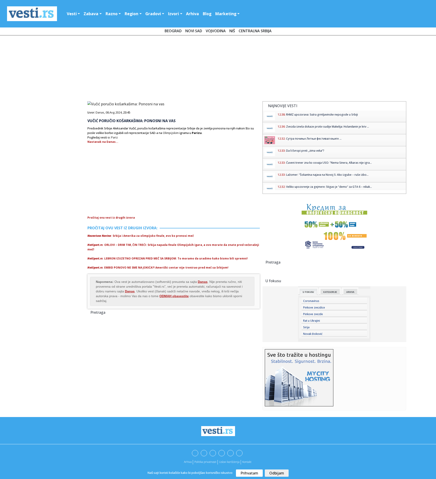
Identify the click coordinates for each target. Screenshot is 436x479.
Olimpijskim (171, 133)
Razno (111, 13)
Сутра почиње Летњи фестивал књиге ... (314, 139)
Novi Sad (193, 30)
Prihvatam (249, 473)
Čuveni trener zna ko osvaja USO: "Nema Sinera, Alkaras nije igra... (329, 163)
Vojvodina (216, 30)
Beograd (173, 30)
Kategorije (330, 292)
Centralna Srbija (255, 30)
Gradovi (153, 13)
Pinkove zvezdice (314, 307)
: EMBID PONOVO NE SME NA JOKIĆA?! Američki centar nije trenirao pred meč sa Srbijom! (157, 267)
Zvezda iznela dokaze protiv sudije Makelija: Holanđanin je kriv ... (327, 126)
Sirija (306, 327)
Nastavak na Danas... (102, 142)
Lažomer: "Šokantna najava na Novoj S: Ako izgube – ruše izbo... (327, 175)
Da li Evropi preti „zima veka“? (305, 151)
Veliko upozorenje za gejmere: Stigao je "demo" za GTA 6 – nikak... (329, 187)
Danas (100, 112)
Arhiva (192, 13)
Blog (207, 13)
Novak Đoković (312, 334)
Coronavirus (311, 301)
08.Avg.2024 (114, 112)
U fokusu (308, 292)
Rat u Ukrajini (311, 321)
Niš (232, 30)
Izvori (173, 13)
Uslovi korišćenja (229, 462)
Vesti (72, 13)
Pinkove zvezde (313, 314)
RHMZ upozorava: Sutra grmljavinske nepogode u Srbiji (322, 114)
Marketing (225, 13)
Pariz (114, 137)
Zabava (91, 13)
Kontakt (246, 462)
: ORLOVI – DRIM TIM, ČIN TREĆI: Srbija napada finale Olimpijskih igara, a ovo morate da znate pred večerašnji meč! (173, 247)
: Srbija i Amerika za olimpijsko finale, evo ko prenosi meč (140, 236)
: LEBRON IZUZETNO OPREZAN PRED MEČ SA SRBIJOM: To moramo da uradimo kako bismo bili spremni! (167, 258)
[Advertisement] (218, 69)
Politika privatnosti (205, 462)
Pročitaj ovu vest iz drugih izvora (111, 218)
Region (131, 13)
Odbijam (276, 473)
